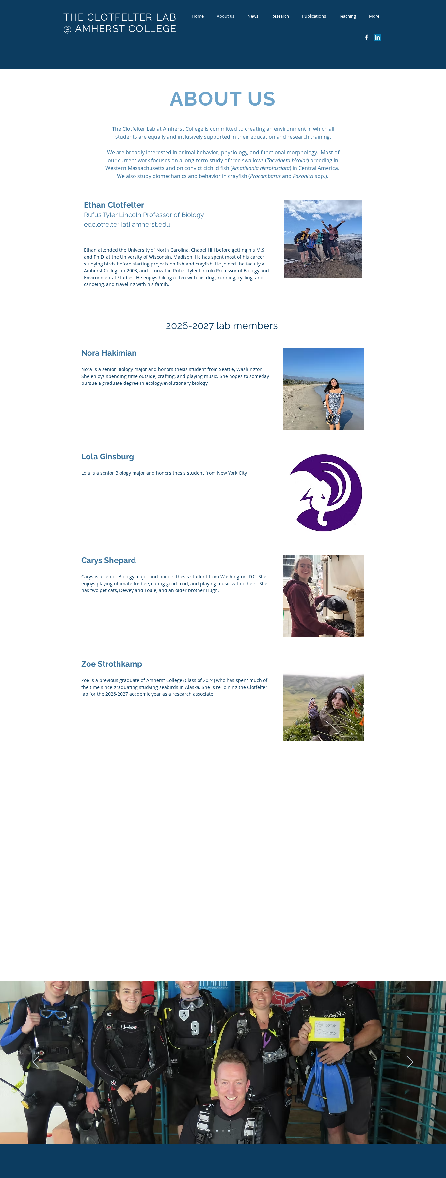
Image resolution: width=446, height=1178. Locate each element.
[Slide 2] (223, 1131)
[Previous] (36, 1062)
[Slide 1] (217, 1131)
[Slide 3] (229, 1131)
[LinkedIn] (377, 37)
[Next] (410, 1062)
